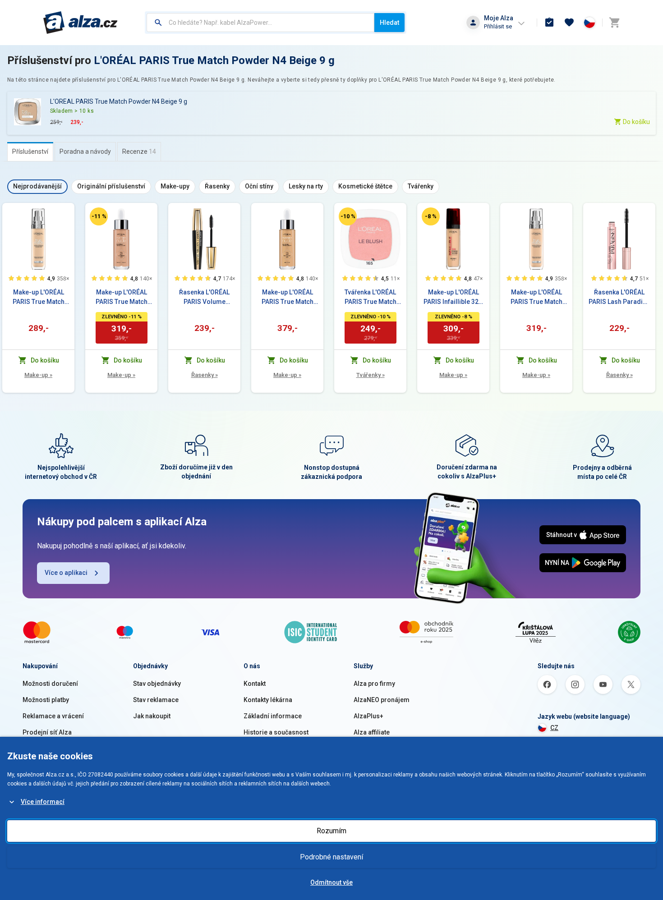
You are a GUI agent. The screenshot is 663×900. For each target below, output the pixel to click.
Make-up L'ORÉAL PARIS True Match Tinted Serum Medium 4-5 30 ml (287, 298)
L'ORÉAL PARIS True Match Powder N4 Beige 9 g (214, 60)
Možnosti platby (46, 699)
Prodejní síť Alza (47, 732)
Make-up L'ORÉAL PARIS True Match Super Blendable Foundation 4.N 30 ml (38, 298)
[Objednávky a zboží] (549, 22)
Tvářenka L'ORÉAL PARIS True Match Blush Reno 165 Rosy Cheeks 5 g (370, 298)
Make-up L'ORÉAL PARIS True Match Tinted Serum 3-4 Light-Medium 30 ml (121, 298)
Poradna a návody (85, 151)
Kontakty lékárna (268, 699)
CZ (554, 727)
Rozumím (331, 831)
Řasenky (204, 375)
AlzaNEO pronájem (382, 699)
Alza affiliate (372, 732)
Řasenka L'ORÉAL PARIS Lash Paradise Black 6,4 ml (619, 298)
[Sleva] (99, 216)
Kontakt (255, 683)
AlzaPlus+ (368, 716)
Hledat (389, 22)
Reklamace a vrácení (53, 716)
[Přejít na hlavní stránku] (80, 22)
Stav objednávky (157, 683)
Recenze (139, 151)
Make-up (38, 375)
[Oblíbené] (569, 22)
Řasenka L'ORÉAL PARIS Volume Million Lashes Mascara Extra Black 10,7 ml (205, 298)
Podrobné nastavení (331, 857)
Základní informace (273, 716)
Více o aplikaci (66, 572)
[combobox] (260, 22)
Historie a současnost (276, 732)
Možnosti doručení (50, 683)
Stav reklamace (156, 699)
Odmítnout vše (331, 882)
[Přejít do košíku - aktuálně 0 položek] (614, 22)
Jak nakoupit (151, 716)
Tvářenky (370, 375)
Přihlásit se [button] (498, 26)
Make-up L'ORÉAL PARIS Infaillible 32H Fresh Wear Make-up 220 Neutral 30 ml (453, 298)
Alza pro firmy (374, 683)
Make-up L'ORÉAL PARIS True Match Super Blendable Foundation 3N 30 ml (536, 298)
